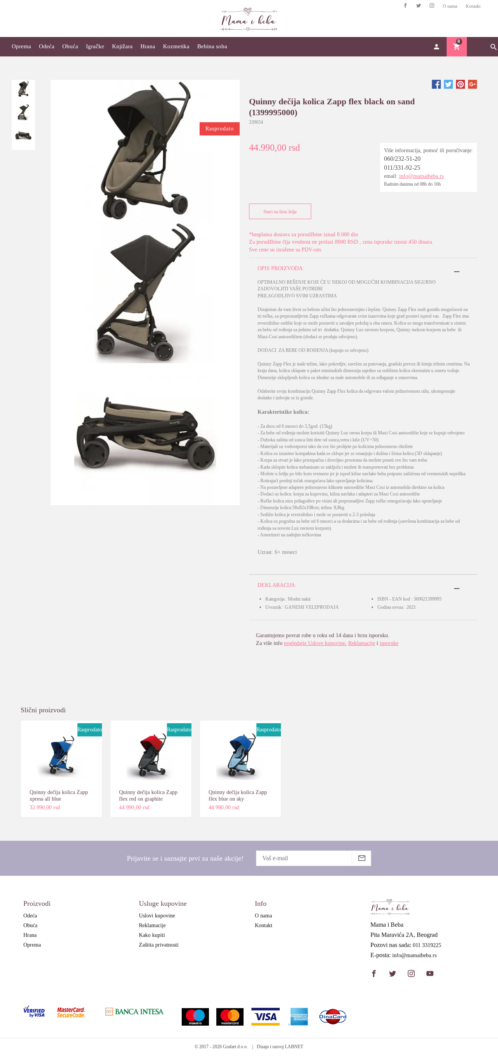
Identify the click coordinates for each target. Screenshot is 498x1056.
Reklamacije (361, 643)
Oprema (21, 46)
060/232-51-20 (402, 158)
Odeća (46, 46)
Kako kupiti (152, 935)
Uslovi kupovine (157, 916)
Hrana (147, 46)
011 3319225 (427, 945)
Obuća (70, 46)
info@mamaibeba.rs (421, 176)
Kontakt (473, 6)
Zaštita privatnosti (159, 945)
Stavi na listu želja (279, 211)
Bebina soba (212, 46)
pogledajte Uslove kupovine (314, 643)
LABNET (294, 1046)
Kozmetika (176, 46)
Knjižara (122, 46)
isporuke (389, 643)
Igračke (95, 46)
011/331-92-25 (402, 167)
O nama (450, 6)
